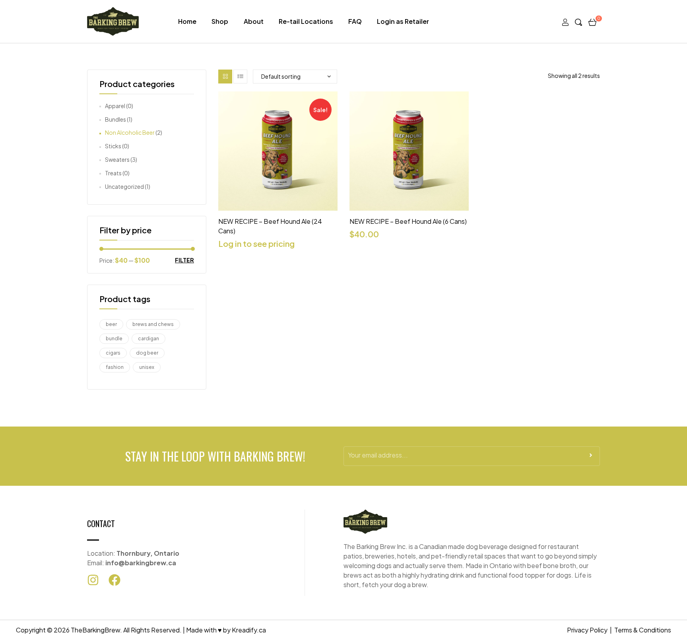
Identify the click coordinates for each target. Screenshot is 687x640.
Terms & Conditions (642, 630)
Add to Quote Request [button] (409, 206)
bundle (114, 338)
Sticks (113, 145)
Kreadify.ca (249, 630)
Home (187, 21)
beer (111, 324)
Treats (113, 172)
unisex (146, 367)
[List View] (240, 76)
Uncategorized (124, 186)
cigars (113, 353)
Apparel (115, 105)
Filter (184, 260)
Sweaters (117, 159)
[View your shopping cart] (592, 21)
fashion (115, 367)
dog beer (147, 353)
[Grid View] (225, 76)
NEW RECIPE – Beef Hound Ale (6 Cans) (408, 221)
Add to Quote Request (278, 206)
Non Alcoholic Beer (130, 132)
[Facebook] (114, 580)
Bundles (115, 119)
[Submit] (591, 457)
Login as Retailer (403, 21)
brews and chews (153, 324)
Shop (220, 21)
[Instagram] (93, 580)
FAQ (355, 21)
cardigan (148, 338)
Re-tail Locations (306, 21)
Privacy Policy (587, 630)
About (254, 21)
